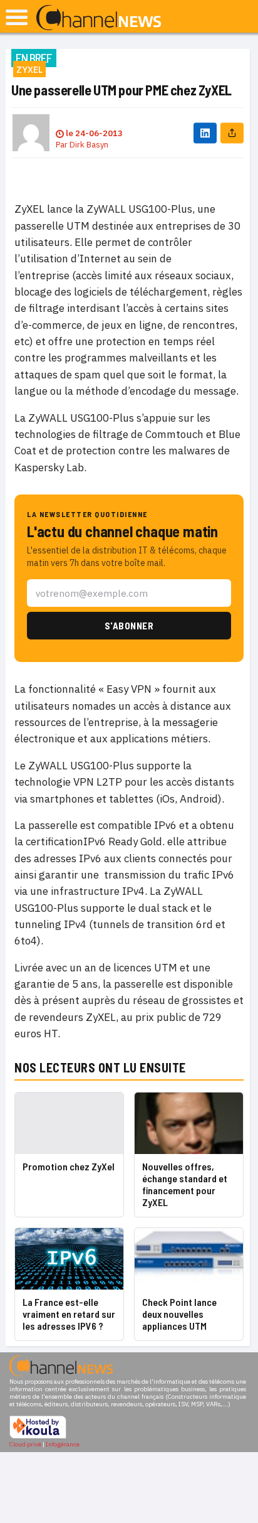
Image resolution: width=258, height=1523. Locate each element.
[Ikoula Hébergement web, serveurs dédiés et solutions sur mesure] (37, 1437)
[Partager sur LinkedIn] (205, 132)
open (17, 17)
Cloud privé (25, 1444)
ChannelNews (98, 18)
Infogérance (63, 1444)
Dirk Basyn (89, 144)
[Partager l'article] (232, 132)
